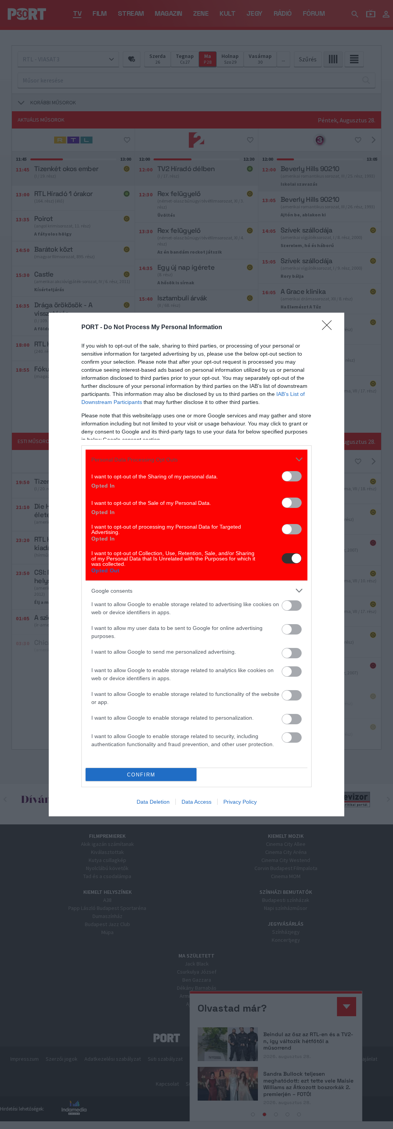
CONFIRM (141, 775)
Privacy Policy (240, 802)
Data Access (196, 802)
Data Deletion (153, 802)
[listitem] (196, 459)
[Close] (329, 327)
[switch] (292, 476)
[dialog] (196, 564)
